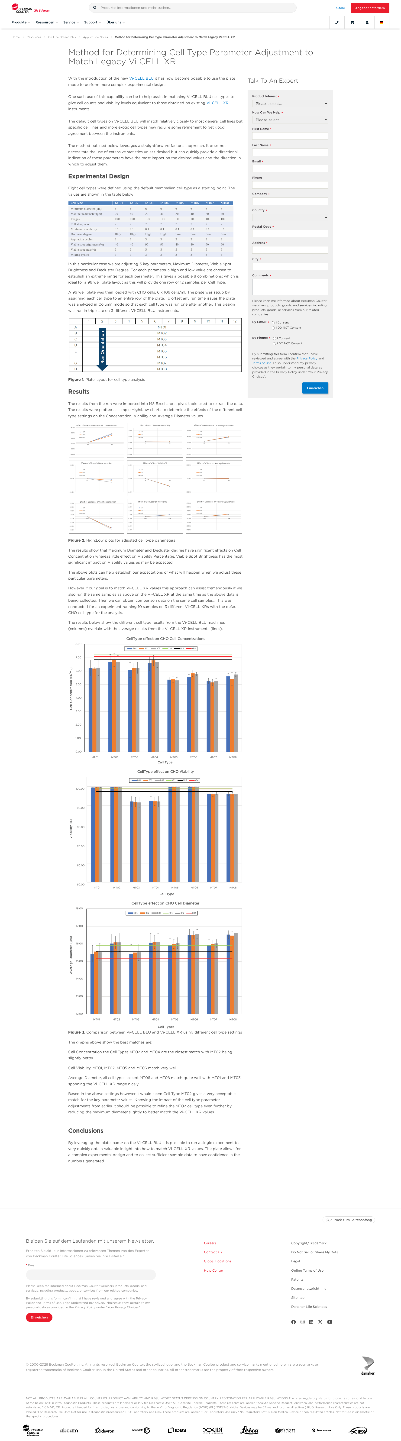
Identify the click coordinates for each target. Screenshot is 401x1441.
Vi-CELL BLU (141, 78)
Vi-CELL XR (218, 103)
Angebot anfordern (370, 8)
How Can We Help (267, 113)
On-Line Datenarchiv (62, 37)
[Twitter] (320, 1323)
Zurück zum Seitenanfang (351, 1220)
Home (16, 37)
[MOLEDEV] (285, 1431)
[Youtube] (330, 1323)
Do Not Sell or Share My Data (314, 1252)
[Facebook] (293, 1323)
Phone (257, 177)
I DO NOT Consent (288, 327)
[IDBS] (177, 1431)
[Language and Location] (382, 22)
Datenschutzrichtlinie (308, 1288)
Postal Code (263, 227)
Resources (34, 37)
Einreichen (315, 388)
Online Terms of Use (307, 1270)
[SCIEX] (357, 1431)
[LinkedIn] (311, 1323)
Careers (210, 1243)
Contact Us (213, 1252)
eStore (340, 8)
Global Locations (217, 1261)
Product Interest (265, 96)
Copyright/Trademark (309, 1243)
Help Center (213, 1270)
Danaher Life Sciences (309, 1307)
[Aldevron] (104, 1431)
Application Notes (95, 37)
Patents (297, 1279)
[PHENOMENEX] (321, 1431)
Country (259, 210)
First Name (262, 129)
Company (261, 194)
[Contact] (337, 22)
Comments (261, 276)
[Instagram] (303, 1323)
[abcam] (68, 1431)
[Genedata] (141, 1431)
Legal (295, 1261)
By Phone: (261, 338)
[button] (95, 7)
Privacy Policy (307, 358)
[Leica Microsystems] (249, 1431)
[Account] (367, 22)
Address (260, 243)
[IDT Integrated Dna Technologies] (213, 1431)
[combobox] (192, 7)
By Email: (260, 322)
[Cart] (352, 22)
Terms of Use (261, 363)
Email (257, 162)
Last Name (261, 145)
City (256, 259)
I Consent (282, 322)
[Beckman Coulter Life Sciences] (31, 8)
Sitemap (297, 1297)
